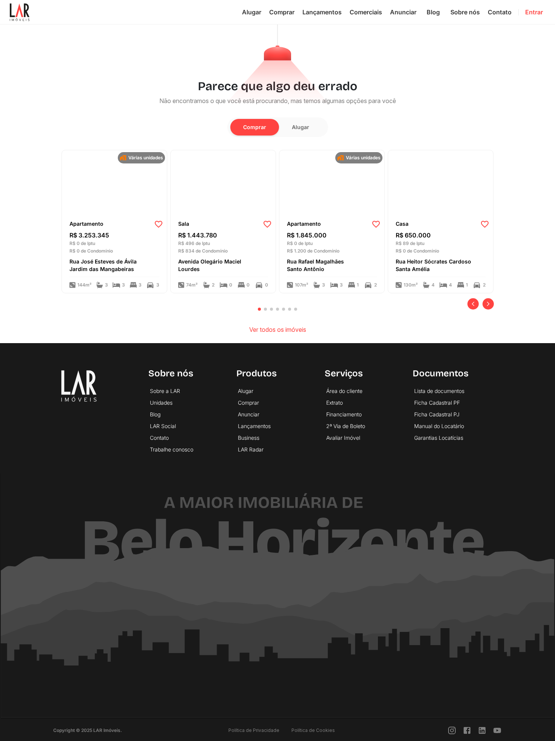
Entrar (534, 12)
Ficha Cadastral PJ (436, 414)
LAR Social (163, 426)
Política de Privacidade (253, 730)
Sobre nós (465, 12)
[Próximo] (488, 304)
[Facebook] (467, 730)
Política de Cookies (313, 730)
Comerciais (366, 12)
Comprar (281, 12)
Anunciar (403, 12)
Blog (433, 12)
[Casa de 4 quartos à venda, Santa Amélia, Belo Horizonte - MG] (440, 159)
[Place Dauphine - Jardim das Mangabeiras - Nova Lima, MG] (114, 182)
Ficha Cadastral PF (437, 402)
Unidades (161, 402)
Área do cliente (344, 391)
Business (248, 437)
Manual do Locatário (439, 426)
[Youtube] (497, 730)
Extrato (334, 402)
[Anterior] (473, 304)
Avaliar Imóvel (343, 437)
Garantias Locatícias (438, 437)
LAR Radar (251, 449)
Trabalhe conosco (171, 449)
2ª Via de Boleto (345, 426)
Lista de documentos (439, 391)
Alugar (251, 12)
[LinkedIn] (482, 730)
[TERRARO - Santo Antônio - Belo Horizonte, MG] (331, 159)
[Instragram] (451, 730)
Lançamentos (322, 12)
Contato (500, 12)
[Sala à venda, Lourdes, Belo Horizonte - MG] (223, 182)
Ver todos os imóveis (277, 329)
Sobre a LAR (165, 391)
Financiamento (344, 414)
